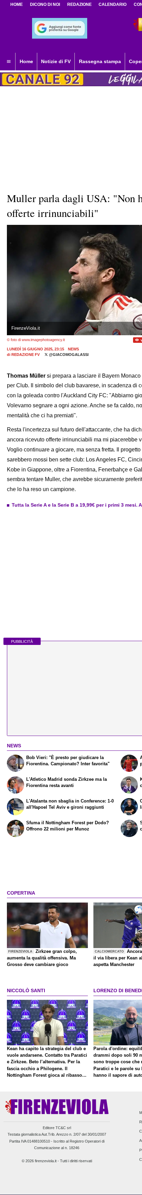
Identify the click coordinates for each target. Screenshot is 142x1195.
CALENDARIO (112, 4)
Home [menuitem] (26, 61)
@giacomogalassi (68, 354)
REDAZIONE (79, 4)
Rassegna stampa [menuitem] (100, 61)
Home (16, 4)
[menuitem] (8, 62)
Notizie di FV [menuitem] (56, 61)
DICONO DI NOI (45, 4)
